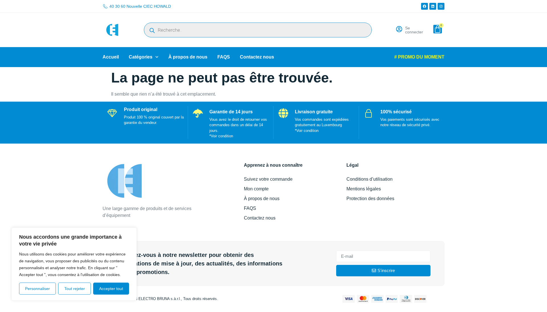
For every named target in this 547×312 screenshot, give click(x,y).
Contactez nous (257, 57)
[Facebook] (424, 6)
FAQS (223, 57)
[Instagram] (441, 6)
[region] (74, 264)
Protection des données (370, 198)
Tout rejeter (74, 288)
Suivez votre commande (268, 179)
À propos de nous (187, 57)
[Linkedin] (432, 6)
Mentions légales (363, 188)
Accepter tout (111, 288)
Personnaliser (37, 288)
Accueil (111, 57)
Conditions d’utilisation (369, 179)
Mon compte (256, 188)
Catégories (140, 57)
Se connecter (414, 30)
